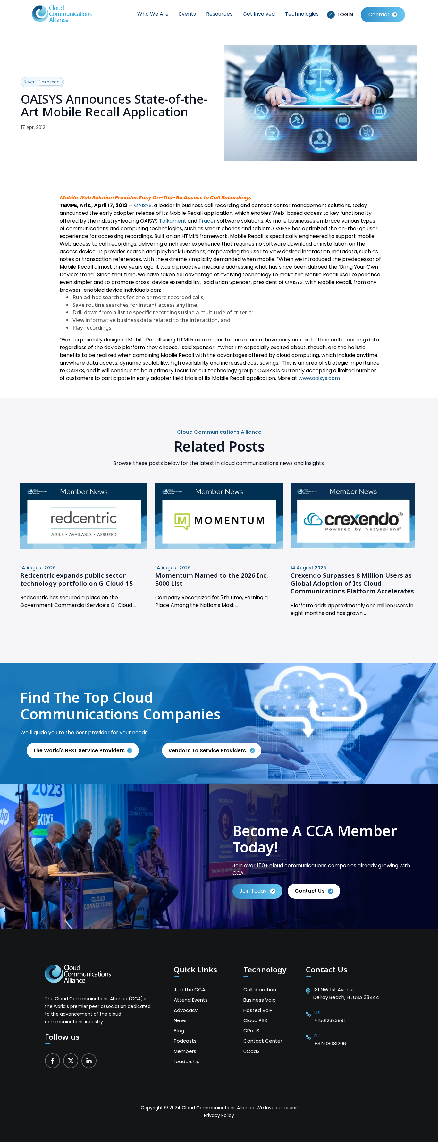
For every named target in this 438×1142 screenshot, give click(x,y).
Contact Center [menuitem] (262, 1040)
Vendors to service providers (207, 750)
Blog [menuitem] (179, 1030)
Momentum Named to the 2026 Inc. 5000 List (211, 579)
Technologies (302, 14)
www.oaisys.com (319, 378)
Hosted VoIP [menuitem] (258, 1010)
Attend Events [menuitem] (191, 999)
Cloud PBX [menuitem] (255, 1020)
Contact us (309, 890)
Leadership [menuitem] (187, 1061)
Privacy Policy (219, 1115)
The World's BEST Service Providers (79, 750)
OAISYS (143, 205)
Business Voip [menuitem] (259, 999)
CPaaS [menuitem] (251, 1030)
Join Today (253, 890)
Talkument (172, 220)
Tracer (207, 220)
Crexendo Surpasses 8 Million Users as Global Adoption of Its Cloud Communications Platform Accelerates (352, 583)
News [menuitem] (180, 1020)
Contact (379, 14)
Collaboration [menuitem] (259, 989)
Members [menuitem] (185, 1051)
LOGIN (345, 14)
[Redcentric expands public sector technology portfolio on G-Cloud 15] (83, 547)
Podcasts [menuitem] (185, 1040)
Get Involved (259, 14)
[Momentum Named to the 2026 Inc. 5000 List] (218, 547)
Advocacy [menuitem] (186, 1010)
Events (187, 14)
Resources (219, 14)
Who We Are (153, 14)
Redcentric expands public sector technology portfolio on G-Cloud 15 (76, 579)
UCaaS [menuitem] (251, 1051)
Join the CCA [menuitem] (189, 989)
